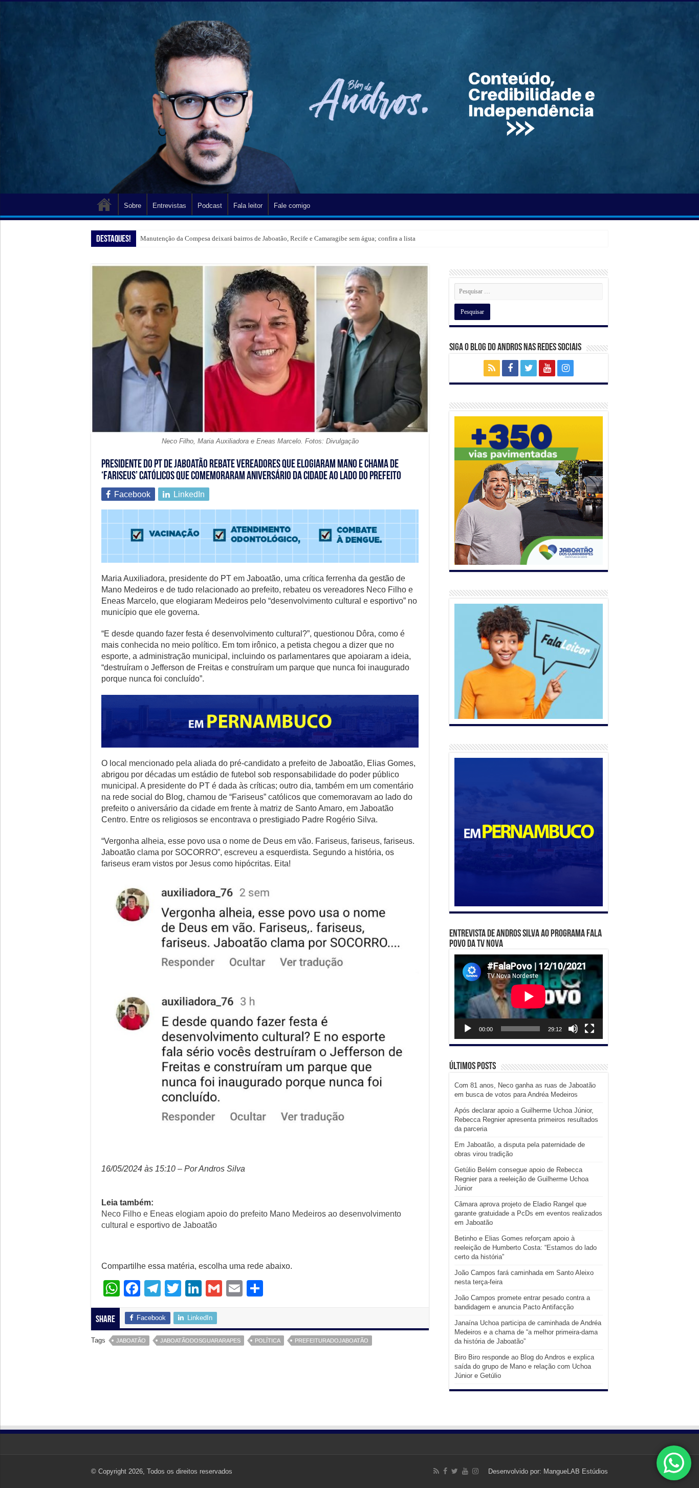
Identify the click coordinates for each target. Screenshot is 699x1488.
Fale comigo (292, 205)
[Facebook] (510, 368)
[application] (528, 996)
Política (267, 1340)
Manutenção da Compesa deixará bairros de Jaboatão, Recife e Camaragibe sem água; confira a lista (278, 238)
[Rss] (492, 368)
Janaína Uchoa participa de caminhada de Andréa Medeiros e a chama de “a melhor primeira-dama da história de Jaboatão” (527, 1332)
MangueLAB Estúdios (575, 1471)
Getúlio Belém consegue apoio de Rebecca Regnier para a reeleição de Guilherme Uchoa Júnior (521, 1179)
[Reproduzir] (468, 1029)
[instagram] (565, 368)
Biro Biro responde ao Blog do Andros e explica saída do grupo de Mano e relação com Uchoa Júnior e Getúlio (524, 1366)
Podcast (210, 205)
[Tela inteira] (589, 1029)
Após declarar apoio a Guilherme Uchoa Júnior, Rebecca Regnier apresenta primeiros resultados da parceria (526, 1120)
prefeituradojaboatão (331, 1340)
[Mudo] (573, 1029)
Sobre (132, 205)
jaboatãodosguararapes (200, 1340)
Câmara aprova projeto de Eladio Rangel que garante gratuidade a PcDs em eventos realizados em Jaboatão (528, 1213)
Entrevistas (169, 205)
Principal (104, 204)
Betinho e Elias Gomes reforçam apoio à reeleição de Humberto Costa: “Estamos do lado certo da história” (525, 1248)
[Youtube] (547, 368)
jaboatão (131, 1340)
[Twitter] (528, 368)
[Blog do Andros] (349, 98)
